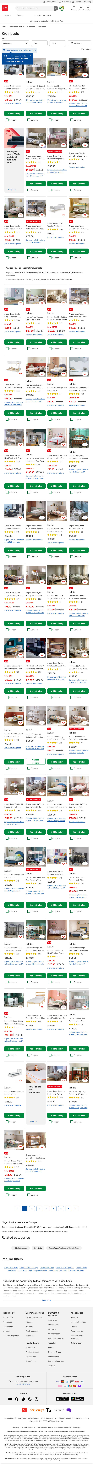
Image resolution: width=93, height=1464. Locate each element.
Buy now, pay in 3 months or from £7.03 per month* (35, 241)
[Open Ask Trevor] (61, 8)
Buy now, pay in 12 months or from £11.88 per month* (35, 477)
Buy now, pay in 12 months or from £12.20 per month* (13, 1040)
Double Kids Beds (47, 1268)
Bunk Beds (12, 1270)
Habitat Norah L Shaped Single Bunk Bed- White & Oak (35, 87)
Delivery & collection (34, 1317)
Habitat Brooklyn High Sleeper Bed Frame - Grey (13, 949)
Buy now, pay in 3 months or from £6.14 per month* (14, 1179)
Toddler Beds (81, 1268)
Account (6, 1331)
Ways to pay (52, 1320)
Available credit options (12, 103)
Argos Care (30, 1347)
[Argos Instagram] (36, 1399)
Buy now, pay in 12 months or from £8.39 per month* (56, 678)
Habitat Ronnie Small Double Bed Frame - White (34, 386)
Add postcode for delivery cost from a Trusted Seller (35, 747)
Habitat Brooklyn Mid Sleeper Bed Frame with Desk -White (35, 949)
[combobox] (34, 8)
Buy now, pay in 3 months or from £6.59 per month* (14, 823)
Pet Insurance (53, 1356)
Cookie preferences (63, 1418)
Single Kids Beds (11, 1268)
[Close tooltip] (30, 55)
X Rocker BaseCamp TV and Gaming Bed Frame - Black (35, 667)
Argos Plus (30, 1335)
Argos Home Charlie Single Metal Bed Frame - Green (14, 227)
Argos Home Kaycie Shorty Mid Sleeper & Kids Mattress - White (34, 594)
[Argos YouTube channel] (10, 1399)
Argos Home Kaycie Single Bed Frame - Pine (35, 1016)
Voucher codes (54, 1334)
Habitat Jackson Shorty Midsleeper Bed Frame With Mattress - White (13, 1022)
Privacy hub (21, 1418)
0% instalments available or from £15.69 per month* (35, 101)
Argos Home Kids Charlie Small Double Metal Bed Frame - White (57, 1016)
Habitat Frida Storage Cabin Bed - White (34, 318)
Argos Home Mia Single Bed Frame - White (56, 1092)
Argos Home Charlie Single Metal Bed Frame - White (79, 154)
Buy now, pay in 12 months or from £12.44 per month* (13, 963)
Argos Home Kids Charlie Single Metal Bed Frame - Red (57, 456)
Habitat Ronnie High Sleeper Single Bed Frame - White (77, 1019)
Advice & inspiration (11, 1335)
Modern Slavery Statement (77, 1336)
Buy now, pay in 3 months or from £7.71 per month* (78, 751)
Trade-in (51, 1366)
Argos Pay (52, 1343)
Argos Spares (31, 1361)
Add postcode (12, 50)
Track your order (32, 1331)
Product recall (31, 1356)
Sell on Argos (76, 1343)
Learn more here (23, 1384)
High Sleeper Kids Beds (38, 1270)
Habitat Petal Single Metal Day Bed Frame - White (56, 951)
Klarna (50, 1347)
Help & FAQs (8, 1317)
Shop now (12, 189)
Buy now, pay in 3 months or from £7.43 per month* (57, 171)
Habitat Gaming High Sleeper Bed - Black (77, 878)
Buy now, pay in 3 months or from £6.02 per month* (78, 470)
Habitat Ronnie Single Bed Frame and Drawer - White (78, 738)
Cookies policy (47, 1418)
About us (74, 1317)
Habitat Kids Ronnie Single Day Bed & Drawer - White (78, 667)
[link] (27, 729)
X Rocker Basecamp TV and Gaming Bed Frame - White (14, 667)
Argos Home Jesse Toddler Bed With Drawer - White (76, 527)
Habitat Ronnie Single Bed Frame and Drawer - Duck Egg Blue (13, 1162)
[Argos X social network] (23, 1399)
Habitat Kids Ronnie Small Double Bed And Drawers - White (77, 597)
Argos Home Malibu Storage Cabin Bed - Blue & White (55, 873)
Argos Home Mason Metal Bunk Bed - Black (35, 227)
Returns (29, 1322)
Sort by (4, 38)
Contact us (7, 1322)
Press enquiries (77, 1331)
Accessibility (9, 1418)
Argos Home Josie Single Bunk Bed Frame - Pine (35, 1156)
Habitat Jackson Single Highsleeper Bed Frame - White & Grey (35, 459)
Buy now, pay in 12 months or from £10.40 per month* (35, 892)
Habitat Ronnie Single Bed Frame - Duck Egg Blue (56, 738)
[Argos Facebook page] (16, 1399)
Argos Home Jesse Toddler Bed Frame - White (55, 224)
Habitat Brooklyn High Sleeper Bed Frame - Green (77, 1092)
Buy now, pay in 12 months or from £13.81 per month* (78, 104)
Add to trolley (14, 113)
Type (54, 43)
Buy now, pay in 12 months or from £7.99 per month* (35, 819)
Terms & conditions (81, 1418)
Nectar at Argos (54, 1352)
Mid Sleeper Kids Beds (58, 1270)
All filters (77, 43)
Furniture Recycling (56, 1361)
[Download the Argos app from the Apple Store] (62, 1400)
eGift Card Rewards (56, 1338)
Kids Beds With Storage (29, 1268)
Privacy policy (33, 1418)
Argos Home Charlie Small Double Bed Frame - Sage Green (35, 527)
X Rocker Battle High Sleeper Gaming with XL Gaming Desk (78, 87)
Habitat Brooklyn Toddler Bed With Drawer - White (57, 318)
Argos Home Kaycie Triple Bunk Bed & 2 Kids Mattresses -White (35, 157)
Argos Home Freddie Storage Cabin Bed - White (12, 87)
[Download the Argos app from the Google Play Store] (77, 1400)
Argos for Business (78, 1322)
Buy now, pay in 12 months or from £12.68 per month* (78, 896)
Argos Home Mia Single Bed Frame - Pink (78, 805)
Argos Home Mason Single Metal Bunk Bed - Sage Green (78, 227)
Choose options (35, 761)
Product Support (32, 1352)
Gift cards (52, 1329)
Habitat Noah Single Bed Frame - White (14, 1092)
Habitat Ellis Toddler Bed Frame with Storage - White (78, 389)
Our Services (53, 1324)
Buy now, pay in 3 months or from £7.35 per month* (78, 614)
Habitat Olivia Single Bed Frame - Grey (57, 388)
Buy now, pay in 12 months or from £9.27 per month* (13, 403)
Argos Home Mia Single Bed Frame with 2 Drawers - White (35, 805)
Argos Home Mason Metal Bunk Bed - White (78, 315)
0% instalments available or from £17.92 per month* (56, 101)
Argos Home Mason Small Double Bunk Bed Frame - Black (56, 664)
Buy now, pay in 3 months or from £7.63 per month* (35, 1170)
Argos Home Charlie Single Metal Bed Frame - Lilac (14, 594)
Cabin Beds (22, 1270)
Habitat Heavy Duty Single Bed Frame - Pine (78, 456)
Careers (74, 1326)
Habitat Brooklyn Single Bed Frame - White (13, 735)
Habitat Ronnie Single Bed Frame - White (56, 529)
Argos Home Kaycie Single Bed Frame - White (12, 315)
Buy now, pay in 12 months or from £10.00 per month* (78, 1033)
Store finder (8, 1326)
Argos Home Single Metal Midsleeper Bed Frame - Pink (55, 157)
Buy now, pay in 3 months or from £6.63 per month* (14, 889)
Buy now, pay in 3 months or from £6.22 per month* (35, 400)
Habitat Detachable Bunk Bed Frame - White (36, 878)
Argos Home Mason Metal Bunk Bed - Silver (13, 456)
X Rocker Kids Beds (76, 1270)
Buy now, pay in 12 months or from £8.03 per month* (35, 611)
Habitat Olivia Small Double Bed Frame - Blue (57, 805)
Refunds (29, 1326)
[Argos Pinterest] (30, 1399)
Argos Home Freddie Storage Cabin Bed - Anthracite (12, 527)
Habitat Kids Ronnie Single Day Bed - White (56, 597)
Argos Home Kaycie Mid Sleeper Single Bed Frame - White (13, 805)
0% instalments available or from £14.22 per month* (35, 174)
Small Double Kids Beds (65, 1268)
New (36, 43)
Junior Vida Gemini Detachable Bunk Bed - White (35, 735)
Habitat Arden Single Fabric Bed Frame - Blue (78, 948)
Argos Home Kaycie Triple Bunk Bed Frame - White (13, 386)
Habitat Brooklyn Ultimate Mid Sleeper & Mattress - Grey (56, 87)
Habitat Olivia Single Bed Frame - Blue (14, 875)
